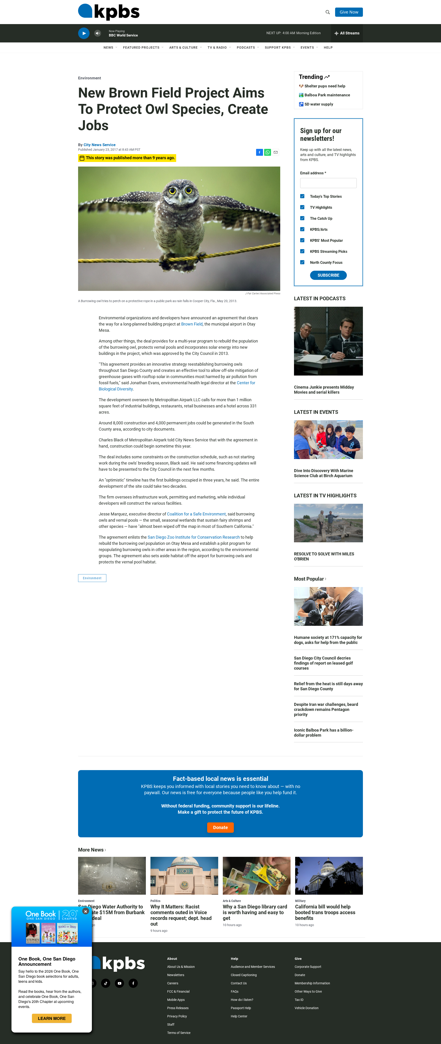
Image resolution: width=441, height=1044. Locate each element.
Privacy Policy (177, 1016)
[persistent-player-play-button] (83, 33)
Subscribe (328, 275)
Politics (155, 901)
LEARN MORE (52, 1018)
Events (307, 47)
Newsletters (175, 975)
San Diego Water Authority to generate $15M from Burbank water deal (111, 912)
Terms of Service (178, 1033)
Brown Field (192, 324)
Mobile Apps (176, 1000)
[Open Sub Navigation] (117, 47)
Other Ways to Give (308, 991)
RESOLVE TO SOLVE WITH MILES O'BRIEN (324, 556)
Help (328, 47)
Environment (89, 78)
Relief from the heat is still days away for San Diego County (328, 686)
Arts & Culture (183, 47)
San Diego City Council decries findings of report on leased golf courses (323, 663)
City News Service (100, 144)
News (108, 47)
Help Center (239, 1016)
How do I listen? (242, 1000)
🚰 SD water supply (316, 104)
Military (300, 901)
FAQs (234, 991)
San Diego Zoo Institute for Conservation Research (194, 537)
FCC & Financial (178, 991)
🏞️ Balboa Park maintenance (324, 95)
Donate (220, 827)
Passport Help (241, 1008)
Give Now (349, 12)
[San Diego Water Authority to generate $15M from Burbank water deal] (112, 875)
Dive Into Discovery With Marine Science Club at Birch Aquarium (323, 473)
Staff (170, 1024)
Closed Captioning (244, 975)
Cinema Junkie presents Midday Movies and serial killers (324, 390)
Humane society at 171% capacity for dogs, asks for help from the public (328, 640)
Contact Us (239, 983)
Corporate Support (308, 967)
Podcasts (246, 47)
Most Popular (309, 579)
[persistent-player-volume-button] (98, 33)
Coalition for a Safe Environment (196, 514)
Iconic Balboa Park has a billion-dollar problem (323, 733)
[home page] (108, 12)
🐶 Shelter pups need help (322, 86)
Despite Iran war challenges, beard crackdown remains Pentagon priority (326, 709)
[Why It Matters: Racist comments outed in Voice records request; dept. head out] (184, 875)
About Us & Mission (181, 967)
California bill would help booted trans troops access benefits (325, 912)
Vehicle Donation (307, 1008)
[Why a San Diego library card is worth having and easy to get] (257, 875)
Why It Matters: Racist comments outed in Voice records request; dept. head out (181, 915)
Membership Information (312, 983)
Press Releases (178, 1008)
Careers (172, 983)
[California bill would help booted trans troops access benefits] (329, 875)
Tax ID (299, 1000)
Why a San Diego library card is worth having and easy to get (255, 912)
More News (91, 850)
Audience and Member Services (253, 967)
